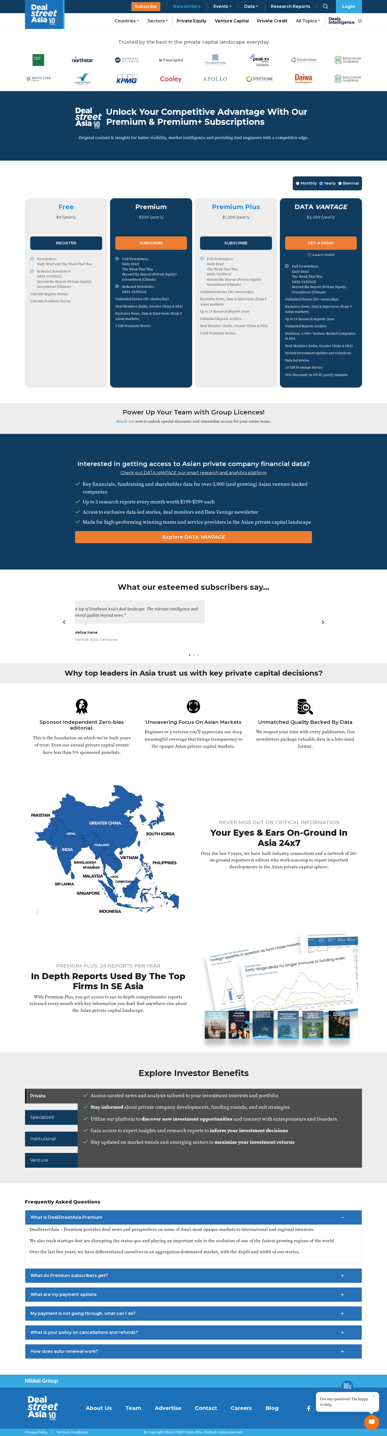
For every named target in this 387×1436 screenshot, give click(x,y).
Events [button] (221, 6)
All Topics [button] (306, 20)
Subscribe (146, 6)
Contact (206, 1408)
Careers (241, 1408)
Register (66, 242)
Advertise (168, 1408)
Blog (272, 1408)
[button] (64, 622)
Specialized (42, 1117)
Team (133, 1408)
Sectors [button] (156, 20)
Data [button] (249, 6)
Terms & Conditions (72, 1432)
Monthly (309, 183)
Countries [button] (125, 20)
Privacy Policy (36, 1432)
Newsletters (187, 6)
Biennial (351, 183)
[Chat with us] (371, 1422)
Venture (39, 1160)
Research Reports (290, 6)
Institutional (43, 1138)
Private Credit (272, 20)
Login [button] (348, 6)
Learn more (323, 254)
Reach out (125, 421)
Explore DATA (193, 537)
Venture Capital (232, 20)
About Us (99, 1408)
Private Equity (191, 20)
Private (38, 1095)
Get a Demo (321, 242)
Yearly (330, 183)
